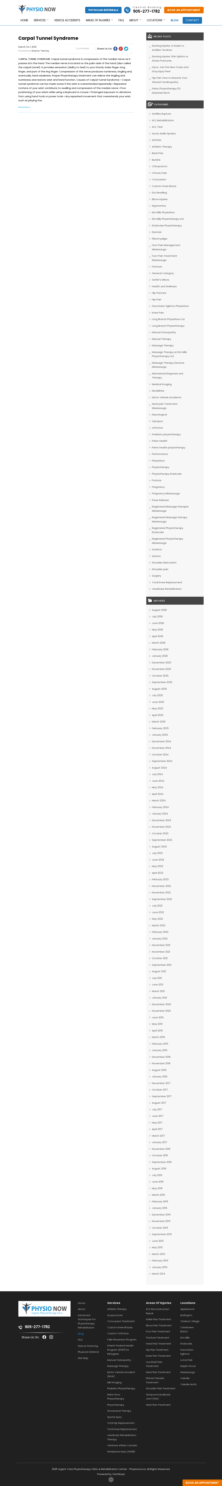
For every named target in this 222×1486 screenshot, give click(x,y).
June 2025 (158, 702)
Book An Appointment (183, 10)
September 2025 (162, 682)
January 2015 (159, 1267)
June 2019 (157, 1017)
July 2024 (157, 774)
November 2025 (161, 669)
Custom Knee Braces (120, 1327)
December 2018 (161, 1057)
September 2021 (161, 965)
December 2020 (161, 1004)
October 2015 (160, 1227)
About (133, 20)
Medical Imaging (162, 384)
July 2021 (157, 978)
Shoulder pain (160, 569)
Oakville (184, 1378)
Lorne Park (186, 1360)
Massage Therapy (163, 345)
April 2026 (157, 636)
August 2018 (159, 1070)
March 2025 (159, 721)
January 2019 (159, 1050)
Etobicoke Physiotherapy (167, 225)
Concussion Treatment (121, 1321)
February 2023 (160, 879)
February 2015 (160, 1260)
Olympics (157, 421)
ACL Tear (157, 127)
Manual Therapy (161, 339)
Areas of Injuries (98, 20)
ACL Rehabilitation (163, 120)
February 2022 (160, 932)
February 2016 (160, 1201)
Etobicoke (186, 1343)
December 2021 (161, 945)
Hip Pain (156, 299)
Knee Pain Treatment (158, 1355)
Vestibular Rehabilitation (167, 589)
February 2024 (160, 807)
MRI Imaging (114, 1382)
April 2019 (157, 1030)
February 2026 (160, 649)
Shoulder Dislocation (164, 562)
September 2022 (162, 899)
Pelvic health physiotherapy (168, 447)
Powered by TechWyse (111, 1474)
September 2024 (162, 761)
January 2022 (160, 938)
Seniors (156, 556)
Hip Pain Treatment (157, 1349)
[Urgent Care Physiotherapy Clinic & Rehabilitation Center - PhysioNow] (37, 10)
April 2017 (157, 1129)
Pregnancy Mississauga (166, 493)
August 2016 (159, 1168)
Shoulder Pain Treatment (160, 1388)
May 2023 (157, 866)
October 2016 (160, 1155)
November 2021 (161, 951)
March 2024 (159, 800)
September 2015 (162, 1234)
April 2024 (157, 794)
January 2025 (160, 734)
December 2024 (161, 741)
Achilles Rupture (161, 113)
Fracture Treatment (157, 1337)
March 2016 (158, 1194)
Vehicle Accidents (67, 20)
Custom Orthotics (118, 1333)
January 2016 (159, 1208)
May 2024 (157, 787)
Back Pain (157, 153)
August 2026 (159, 610)
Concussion (159, 179)
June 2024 (158, 781)
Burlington (186, 1315)
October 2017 (160, 1089)
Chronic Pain (159, 173)
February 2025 (160, 728)
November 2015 (161, 1221)
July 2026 (157, 616)
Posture (156, 480)
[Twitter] (126, 49)
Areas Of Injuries (158, 1303)
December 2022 (161, 886)
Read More (24, 107)
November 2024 (161, 748)
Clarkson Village (189, 1321)
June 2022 (158, 912)
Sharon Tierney (40, 50)
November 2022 (161, 892)
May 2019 (157, 1024)
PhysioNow (158, 460)
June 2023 (158, 859)
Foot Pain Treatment (158, 1331)
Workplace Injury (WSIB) (121, 1451)
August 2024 (159, 767)
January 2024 (160, 813)
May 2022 (157, 918)
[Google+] (121, 49)
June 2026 (158, 623)
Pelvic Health (159, 441)
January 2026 (160, 656)
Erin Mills (185, 1337)
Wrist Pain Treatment (158, 1404)
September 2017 (162, 1096)
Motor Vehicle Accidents (166, 397)
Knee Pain (158, 312)
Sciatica (157, 549)
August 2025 (159, 689)
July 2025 (157, 695)
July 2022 (157, 905)
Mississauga (187, 1372)
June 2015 (158, 1241)
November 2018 (161, 1063)
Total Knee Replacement (167, 582)
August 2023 (159, 846)
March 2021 (158, 991)
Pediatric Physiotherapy (121, 1388)
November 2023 (161, 826)
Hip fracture (159, 293)
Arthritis (156, 140)
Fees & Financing (88, 1346)
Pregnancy (158, 487)
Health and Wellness (164, 286)
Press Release (160, 500)
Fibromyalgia (159, 238)
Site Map (83, 1358)
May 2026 (157, 629)
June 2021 (157, 984)
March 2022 (158, 925)
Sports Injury (114, 1417)
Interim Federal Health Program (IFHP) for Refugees (120, 1350)
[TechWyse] (111, 1481)
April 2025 (157, 715)
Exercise (157, 232)
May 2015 (157, 1247)
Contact (192, 20)
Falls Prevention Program (122, 1339)
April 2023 (157, 873)
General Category (163, 273)
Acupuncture (115, 1315)
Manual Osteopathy (164, 332)
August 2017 (159, 1102)
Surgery (156, 575)
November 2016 (161, 1149)
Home (24, 20)
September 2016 (162, 1162)
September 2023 (162, 840)
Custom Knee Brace (164, 186)
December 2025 (161, 662)
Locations (154, 20)
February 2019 (160, 1043)
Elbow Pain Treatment (159, 1325)
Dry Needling (159, 192)
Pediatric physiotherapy (166, 434)
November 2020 (161, 1010)
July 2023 (157, 853)
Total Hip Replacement (121, 1423)
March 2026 (158, 642)
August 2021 (159, 971)
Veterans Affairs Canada (122, 1445)
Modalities (158, 390)
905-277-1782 (37, 1326)
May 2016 (157, 1188)
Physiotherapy (160, 467)
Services (40, 20)
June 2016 (157, 1181)
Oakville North (188, 1384)
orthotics (157, 427)
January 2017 (159, 1142)
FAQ (121, 20)
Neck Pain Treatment (158, 1372)
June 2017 (157, 1116)
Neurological (159, 414)
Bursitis (156, 159)
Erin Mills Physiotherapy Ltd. (168, 219)
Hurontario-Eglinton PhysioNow (170, 306)
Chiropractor (159, 166)
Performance (160, 454)
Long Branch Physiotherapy (168, 325)
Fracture (157, 266)
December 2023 (161, 820)
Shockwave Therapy (119, 1410)
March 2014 (158, 1273)
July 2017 (157, 1109)
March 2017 (158, 1135)
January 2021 (159, 997)
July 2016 (157, 1175)
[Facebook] (115, 49)
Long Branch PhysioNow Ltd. (168, 319)
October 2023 (160, 833)
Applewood (187, 1309)
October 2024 (160, 754)
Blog (174, 20)
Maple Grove (188, 1366)
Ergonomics (159, 205)
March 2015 (158, 1254)
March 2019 (158, 1037)
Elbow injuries (160, 199)
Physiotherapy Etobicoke (167, 473)
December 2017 (161, 1083)
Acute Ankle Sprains (164, 133)
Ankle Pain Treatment (158, 1319)
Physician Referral (88, 1352)
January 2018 (159, 1076)
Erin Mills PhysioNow (163, 212)
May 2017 (157, 1122)
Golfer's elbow (160, 279)
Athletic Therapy (162, 146)
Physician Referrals (103, 10)
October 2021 (160, 958)
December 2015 (161, 1214)
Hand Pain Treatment (158, 1343)
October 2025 (160, 675)
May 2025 (157, 708)
